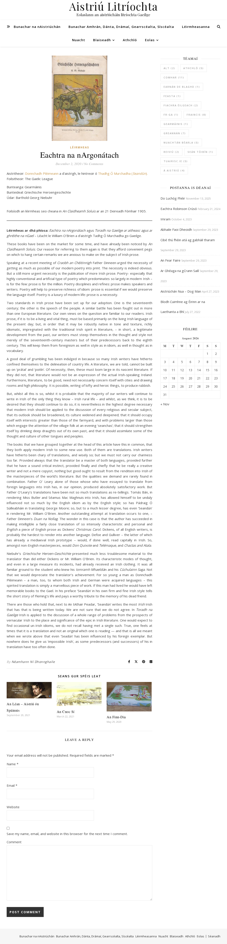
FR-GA (171, 114)
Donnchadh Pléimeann (42, 173)
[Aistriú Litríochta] (113, 10)
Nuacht (78, 40)
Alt (169, 68)
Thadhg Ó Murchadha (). (123, 173)
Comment (14, 842)
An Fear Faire (170, 260)
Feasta (172, 96)
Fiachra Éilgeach (181, 105)
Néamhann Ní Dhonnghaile (33, 662)
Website (13, 807)
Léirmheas (79, 147)
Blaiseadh (102, 40)
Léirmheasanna (196, 26)
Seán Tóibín (200, 151)
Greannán (175, 133)
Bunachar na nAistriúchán (37, 26)
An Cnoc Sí (65, 711)
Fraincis (196, 114)
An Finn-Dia (116, 717)
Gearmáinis (176, 124)
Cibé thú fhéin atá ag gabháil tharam (187, 240)
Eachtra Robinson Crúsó (178, 208)
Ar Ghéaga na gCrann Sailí (179, 270)
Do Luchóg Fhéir (172, 198)
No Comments (93, 163)
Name (12, 764)
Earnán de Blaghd (182, 86)
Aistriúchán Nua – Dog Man (180, 291)
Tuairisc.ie (176, 161)
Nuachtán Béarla (181, 142)
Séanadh (214, 936)
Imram (165, 219)
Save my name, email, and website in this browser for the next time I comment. (67, 833)
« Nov (164, 404)
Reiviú (171, 151)
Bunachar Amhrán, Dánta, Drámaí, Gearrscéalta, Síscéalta (121, 26)
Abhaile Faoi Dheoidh (176, 229)
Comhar (174, 77)
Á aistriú (174, 170)
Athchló (130, 40)
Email (12, 785)
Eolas (150, 40)
